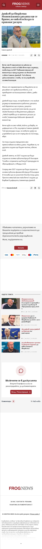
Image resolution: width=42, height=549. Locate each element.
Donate (21, 248)
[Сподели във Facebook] (35, 55)
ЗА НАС (13, 502)
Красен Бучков (12, 188)
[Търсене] (4, 5)
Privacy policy (34, 514)
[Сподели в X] (39, 55)
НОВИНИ (4, 55)
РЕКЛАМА (28, 502)
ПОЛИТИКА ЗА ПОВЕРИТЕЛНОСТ (21, 505)
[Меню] (38, 5)
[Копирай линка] (31, 55)
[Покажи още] (21, 543)
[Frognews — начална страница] (21, 488)
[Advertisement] (21, 445)
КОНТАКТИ (20, 502)
